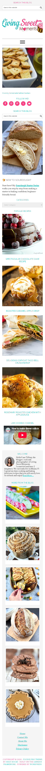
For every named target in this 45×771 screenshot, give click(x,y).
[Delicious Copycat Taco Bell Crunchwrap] (22, 336)
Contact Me (22, 737)
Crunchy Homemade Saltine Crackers (16, 93)
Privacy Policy (22, 748)
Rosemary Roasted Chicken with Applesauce (22, 413)
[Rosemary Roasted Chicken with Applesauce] (22, 387)
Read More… (28, 475)
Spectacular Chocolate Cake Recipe (22, 260)
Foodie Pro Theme (32, 759)
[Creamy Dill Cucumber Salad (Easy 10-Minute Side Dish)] (22, 503)
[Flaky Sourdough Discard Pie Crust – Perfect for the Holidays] (22, 706)
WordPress (36, 764)
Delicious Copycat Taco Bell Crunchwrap (22, 361)
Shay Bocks (12, 762)
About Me (22, 741)
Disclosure (22, 745)
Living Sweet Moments (22, 23)
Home (22, 733)
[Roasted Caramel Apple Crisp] (22, 286)
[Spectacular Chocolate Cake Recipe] (22, 234)
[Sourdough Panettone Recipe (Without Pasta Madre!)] (22, 544)
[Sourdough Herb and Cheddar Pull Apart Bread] (22, 584)
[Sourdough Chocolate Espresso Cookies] (22, 666)
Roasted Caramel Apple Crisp (22, 311)
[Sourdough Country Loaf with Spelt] (22, 625)
